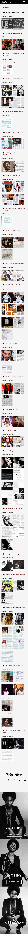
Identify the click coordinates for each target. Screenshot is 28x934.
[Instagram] (8, 780)
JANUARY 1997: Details (12, 344)
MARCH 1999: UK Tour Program (15, 508)
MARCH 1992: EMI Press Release (15, 111)
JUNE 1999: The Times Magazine (15, 607)
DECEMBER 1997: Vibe (12, 409)
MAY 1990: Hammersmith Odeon (15, 12)
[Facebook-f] (14, 780)
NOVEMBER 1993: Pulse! (13, 230)
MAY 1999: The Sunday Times (14, 554)
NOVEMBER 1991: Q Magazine (14, 78)
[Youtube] (25, 780)
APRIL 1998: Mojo (11, 430)
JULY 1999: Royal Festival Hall (14, 665)
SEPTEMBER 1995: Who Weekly (15, 263)
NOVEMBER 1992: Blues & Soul (14, 132)
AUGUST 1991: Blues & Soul (14, 33)
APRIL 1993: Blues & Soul (13, 175)
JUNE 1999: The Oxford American (15, 574)
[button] (14, 13)
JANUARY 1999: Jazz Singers (14, 451)
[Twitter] (19, 780)
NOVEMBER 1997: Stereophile (14, 376)
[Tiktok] (3, 780)
